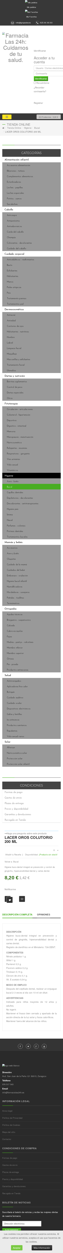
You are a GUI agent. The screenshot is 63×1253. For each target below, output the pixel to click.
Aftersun (11, 747)
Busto (9, 265)
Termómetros (13, 603)
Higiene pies (12, 509)
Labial (10, 343)
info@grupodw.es (23, 23)
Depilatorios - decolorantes (20, 498)
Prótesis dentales (15, 531)
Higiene (27, 127)
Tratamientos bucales (17, 537)
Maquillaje (12, 354)
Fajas (9, 637)
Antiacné (11, 315)
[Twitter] (28, 1046)
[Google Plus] (36, 1046)
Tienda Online (14, 127)
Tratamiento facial (16, 365)
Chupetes (11, 559)
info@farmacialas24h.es (13, 1092)
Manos (10, 282)
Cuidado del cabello (16, 248)
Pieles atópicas (14, 287)
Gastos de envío (13, 798)
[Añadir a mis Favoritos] (8, 899)
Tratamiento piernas (16, 298)
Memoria (11, 431)
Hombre (11, 337)
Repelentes (12, 731)
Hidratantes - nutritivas (18, 332)
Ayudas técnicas (14, 614)
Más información (42, 1247)
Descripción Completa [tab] (17, 914)
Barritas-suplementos (17, 382)
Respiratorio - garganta (18, 454)
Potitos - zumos (14, 199)
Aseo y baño (13, 553)
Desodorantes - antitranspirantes (22, 504)
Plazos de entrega (14, 803)
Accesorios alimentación (18, 165)
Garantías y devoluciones (18, 814)
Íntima (10, 515)
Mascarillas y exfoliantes (18, 359)
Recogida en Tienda (15, 820)
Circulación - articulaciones (20, 409)
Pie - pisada (12, 664)
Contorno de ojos (15, 326)
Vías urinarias (13, 459)
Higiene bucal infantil (17, 581)
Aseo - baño (13, 481)
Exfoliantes (12, 271)
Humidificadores (14, 587)
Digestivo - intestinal (16, 426)
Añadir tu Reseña (13, 854)
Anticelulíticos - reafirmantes (20, 260)
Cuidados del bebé (16, 570)
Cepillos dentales (15, 492)
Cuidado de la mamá (17, 565)
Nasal (10, 520)
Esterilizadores (14, 182)
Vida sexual (12, 465)
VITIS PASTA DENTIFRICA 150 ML (57, 837)
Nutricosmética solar (17, 753)
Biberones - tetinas (16, 171)
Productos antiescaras (17, 670)
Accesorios (12, 548)
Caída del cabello (15, 232)
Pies (9, 293)
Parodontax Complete (53, 837)
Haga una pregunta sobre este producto (27, 833)
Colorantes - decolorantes (19, 243)
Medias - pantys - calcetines (20, 642)
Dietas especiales (15, 393)
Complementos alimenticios (20, 176)
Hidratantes (12, 276)
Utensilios (11, 370)
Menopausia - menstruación (20, 437)
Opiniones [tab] (43, 914)
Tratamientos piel (15, 304)
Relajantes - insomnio (17, 448)
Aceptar (16, 1247)
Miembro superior (15, 653)
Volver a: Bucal (12, 861)
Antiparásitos (13, 221)
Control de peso (14, 387)
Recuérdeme (42, 82)
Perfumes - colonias (16, 526)
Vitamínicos (12, 470)
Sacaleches (12, 204)
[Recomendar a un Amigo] (22, 899)
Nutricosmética (14, 443)
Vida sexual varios (15, 736)
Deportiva (11, 420)
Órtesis (10, 659)
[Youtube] (44, 1046)
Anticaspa (12, 215)
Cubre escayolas (15, 631)
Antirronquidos (14, 681)
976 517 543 (7, 1084)
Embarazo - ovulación (17, 576)
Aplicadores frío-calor (17, 686)
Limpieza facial (14, 348)
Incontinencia (13, 720)
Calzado (11, 625)
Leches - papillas (15, 188)
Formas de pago (13, 792)
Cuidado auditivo (15, 698)
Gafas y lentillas (14, 714)
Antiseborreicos (14, 226)
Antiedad (11, 321)
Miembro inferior (15, 648)
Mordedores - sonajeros (18, 592)
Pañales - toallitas (15, 598)
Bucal (37, 127)
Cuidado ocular (14, 703)
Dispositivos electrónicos (18, 709)
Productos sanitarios (17, 725)
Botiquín (11, 692)
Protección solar (14, 759)
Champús (11, 237)
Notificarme (10, 889)
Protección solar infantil (18, 764)
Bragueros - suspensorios (19, 620)
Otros (10, 398)
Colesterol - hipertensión (18, 415)
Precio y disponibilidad (16, 809)
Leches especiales (15, 193)
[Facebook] (20, 1046)
